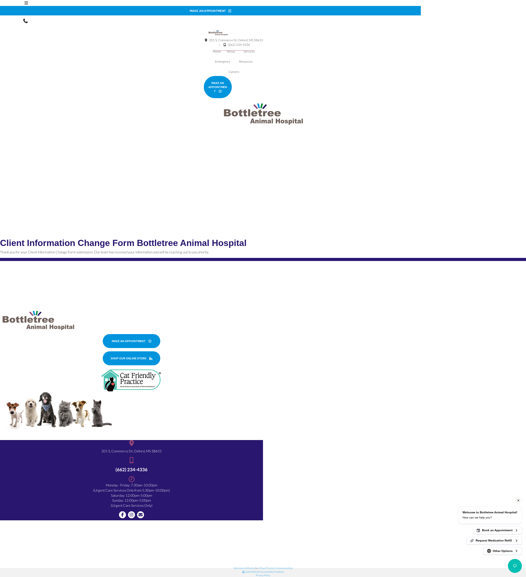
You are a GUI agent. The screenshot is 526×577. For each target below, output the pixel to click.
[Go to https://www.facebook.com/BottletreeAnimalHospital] (122, 514)
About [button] (231, 51)
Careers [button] (233, 72)
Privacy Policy (263, 575)
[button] (26, 20)
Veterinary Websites (244, 568)
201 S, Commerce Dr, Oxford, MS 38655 (236, 40)
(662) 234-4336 (239, 44)
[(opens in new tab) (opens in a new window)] (131, 380)
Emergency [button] (222, 61)
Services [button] (249, 51)
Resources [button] (246, 61)
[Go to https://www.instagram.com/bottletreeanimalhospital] (131, 514)
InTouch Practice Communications (275, 568)
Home (217, 51)
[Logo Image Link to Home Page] (218, 32)
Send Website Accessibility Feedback (264, 571)
